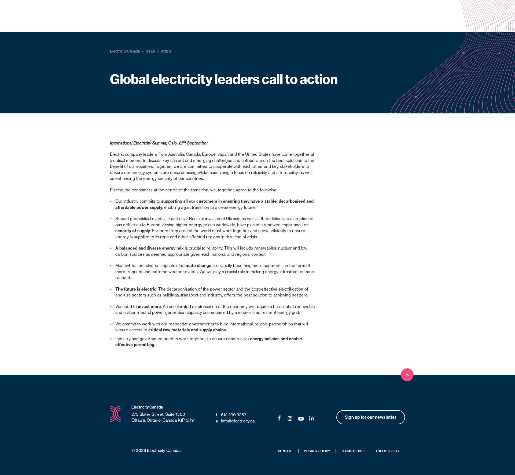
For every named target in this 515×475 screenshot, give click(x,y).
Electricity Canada (125, 51)
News (150, 51)
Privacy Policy (317, 451)
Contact (285, 451)
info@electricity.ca (235, 421)
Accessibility (388, 451)
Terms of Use (353, 451)
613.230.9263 (231, 414)
